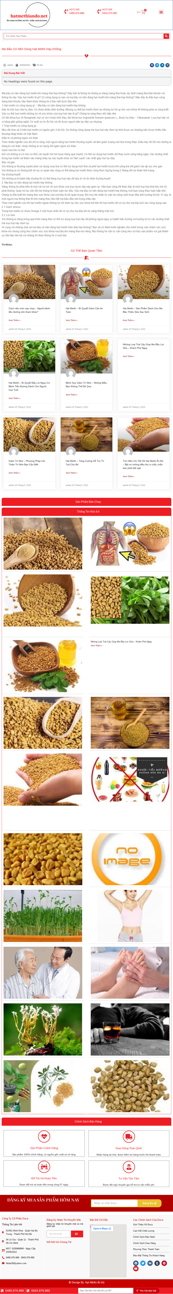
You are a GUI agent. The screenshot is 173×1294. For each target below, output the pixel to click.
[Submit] (77, 1234)
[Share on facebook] (152, 65)
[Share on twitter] (157, 65)
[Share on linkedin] (162, 65)
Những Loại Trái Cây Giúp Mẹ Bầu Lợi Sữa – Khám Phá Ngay (121, 641)
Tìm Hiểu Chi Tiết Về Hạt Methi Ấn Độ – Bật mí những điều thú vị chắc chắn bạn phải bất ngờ (143, 464)
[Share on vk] (167, 65)
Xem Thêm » (14, 320)
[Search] (166, 36)
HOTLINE (74, 9)
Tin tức (40, 65)
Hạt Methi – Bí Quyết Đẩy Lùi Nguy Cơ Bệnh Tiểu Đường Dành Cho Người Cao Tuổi (29, 386)
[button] (161, 12)
